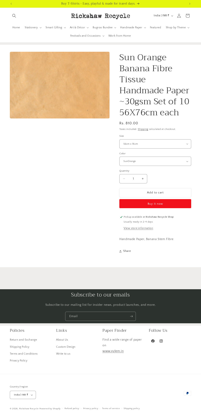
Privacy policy (90, 408)
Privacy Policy (18, 360)
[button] (14, 15)
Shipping (143, 129)
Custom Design (66, 346)
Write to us (63, 353)
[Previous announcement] (11, 3)
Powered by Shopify (50, 408)
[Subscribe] (131, 316)
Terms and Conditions (24, 353)
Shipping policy (132, 408)
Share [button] (127, 251)
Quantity (124, 170)
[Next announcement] (189, 3)
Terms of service (111, 408)
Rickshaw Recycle (29, 408)
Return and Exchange (23, 339)
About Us (62, 339)
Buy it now (155, 203)
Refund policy (72, 408)
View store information (138, 228)
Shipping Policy (19, 346)
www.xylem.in (113, 351)
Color (122, 153)
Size (121, 136)
